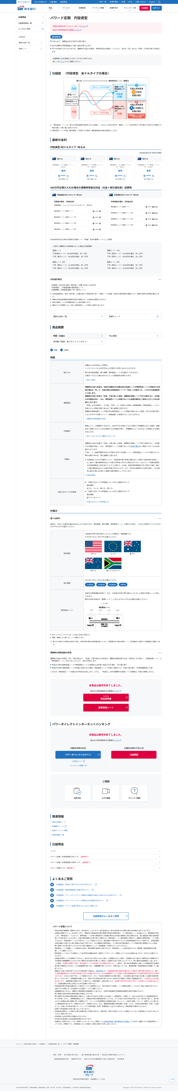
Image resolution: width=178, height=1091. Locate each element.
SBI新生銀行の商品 (30, 1044)
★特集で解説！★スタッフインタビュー (70, 341)
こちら (83, 26)
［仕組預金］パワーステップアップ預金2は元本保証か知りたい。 (80, 900)
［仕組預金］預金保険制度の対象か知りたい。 (72, 890)
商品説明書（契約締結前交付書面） (117, 1021)
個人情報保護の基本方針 (90, 1055)
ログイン (156, 8)
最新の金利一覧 (60, 316)
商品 (50, 8)
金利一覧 (102, 2)
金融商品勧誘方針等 (61, 1059)
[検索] (159, 2)
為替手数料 (135, 446)
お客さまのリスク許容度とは (98, 502)
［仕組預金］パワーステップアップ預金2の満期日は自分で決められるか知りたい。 (87, 895)
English (152, 2)
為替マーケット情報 (59, 830)
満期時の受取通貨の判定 (96, 419)
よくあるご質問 (24, 29)
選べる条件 (91, 380)
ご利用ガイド (77, 761)
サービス (66, 8)
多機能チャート (58, 826)
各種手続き (114, 8)
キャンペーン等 (130, 8)
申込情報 (113, 335)
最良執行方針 (76, 1059)
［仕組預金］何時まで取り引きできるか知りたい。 (74, 884)
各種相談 (82, 8)
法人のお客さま (41, 2)
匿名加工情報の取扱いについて (113, 1055)
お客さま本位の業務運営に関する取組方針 (99, 1059)
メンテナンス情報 (76, 765)
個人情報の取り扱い (71, 1055)
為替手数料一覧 (58, 835)
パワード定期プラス (63, 868)
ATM (130, 2)
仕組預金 (22, 17)
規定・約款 (57, 1055)
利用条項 (120, 1059)
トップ (52, 851)
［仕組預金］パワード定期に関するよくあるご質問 (74, 906)
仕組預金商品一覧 (25, 23)
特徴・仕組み (59, 335)
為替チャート (114, 316)
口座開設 (144, 8)
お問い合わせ (140, 2)
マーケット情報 (98, 8)
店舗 (123, 2)
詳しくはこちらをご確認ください (99, 436)
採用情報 (63, 2)
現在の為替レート (59, 822)
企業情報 (53, 2)
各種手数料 (114, 2)
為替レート (23, 48)
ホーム (18, 1044)
